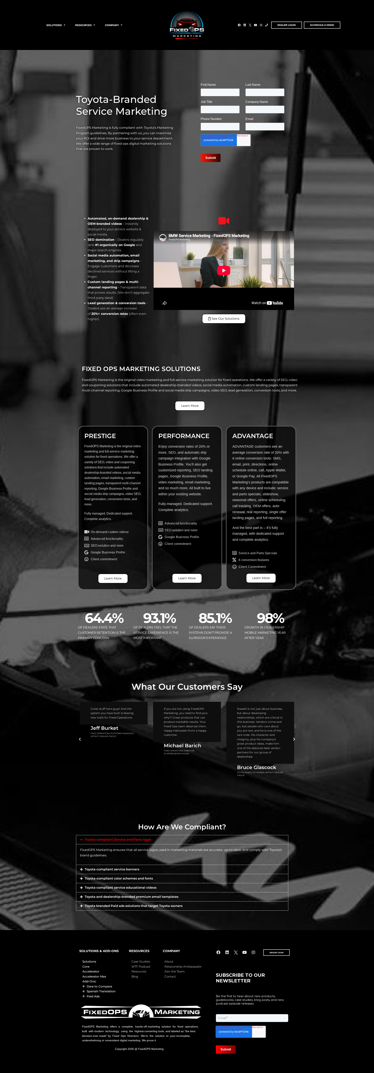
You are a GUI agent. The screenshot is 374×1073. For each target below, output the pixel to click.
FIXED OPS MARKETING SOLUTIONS (141, 369)
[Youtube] (255, 25)
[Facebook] (239, 25)
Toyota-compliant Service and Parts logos (118, 839)
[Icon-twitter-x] (250, 25)
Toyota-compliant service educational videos (120, 887)
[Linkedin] (244, 25)
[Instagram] (261, 25)
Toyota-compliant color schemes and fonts (119, 878)
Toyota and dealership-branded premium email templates (131, 897)
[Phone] (266, 25)
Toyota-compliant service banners (112, 869)
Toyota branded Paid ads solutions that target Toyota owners (134, 906)
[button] (80, 739)
